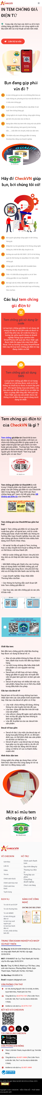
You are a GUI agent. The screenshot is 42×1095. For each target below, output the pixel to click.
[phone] (26, 1029)
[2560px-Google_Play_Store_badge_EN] (9, 1036)
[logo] (7, 2)
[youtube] (11, 1029)
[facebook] (4, 1029)
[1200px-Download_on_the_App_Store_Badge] (9, 1040)
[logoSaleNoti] (8, 1070)
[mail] (19, 1029)
